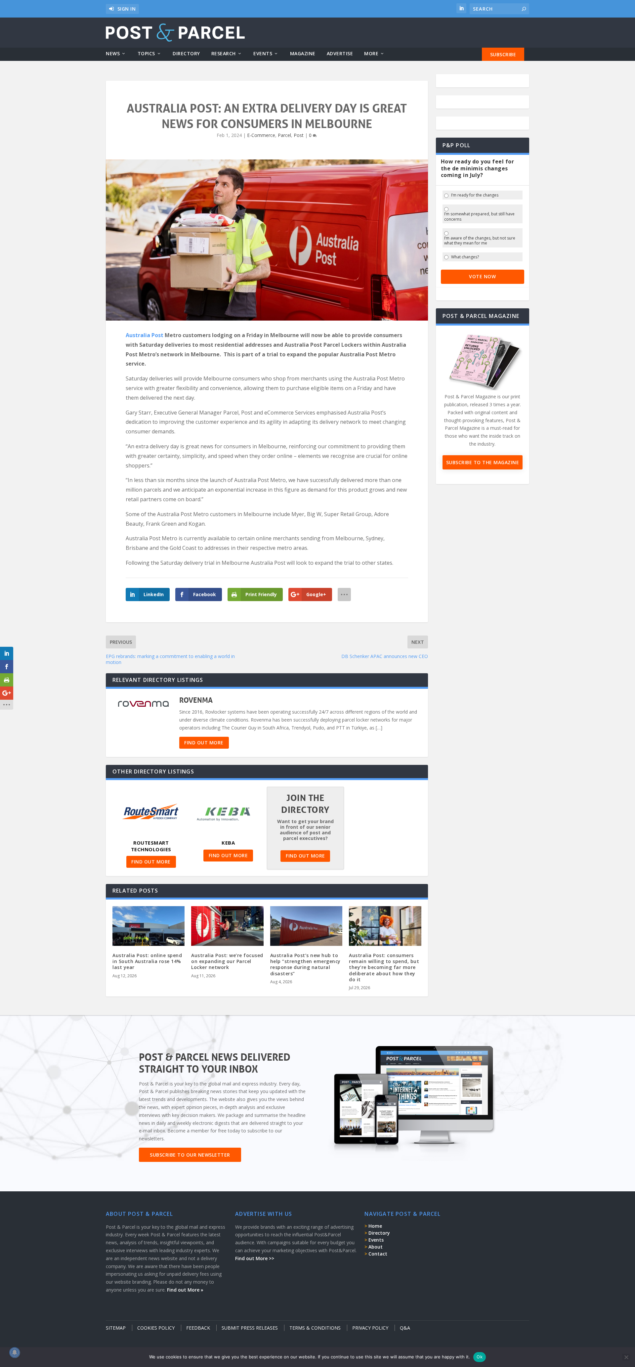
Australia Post (144, 335)
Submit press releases (250, 1328)
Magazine (303, 54)
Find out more (204, 742)
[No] (626, 1357)
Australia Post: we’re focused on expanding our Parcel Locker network (227, 961)
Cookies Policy (156, 1328)
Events (262, 54)
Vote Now (482, 276)
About (375, 1247)
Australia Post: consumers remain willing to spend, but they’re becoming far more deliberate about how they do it (384, 967)
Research (223, 54)
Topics (146, 54)
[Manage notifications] (14, 1352)
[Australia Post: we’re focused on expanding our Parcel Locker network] (227, 927)
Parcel (284, 135)
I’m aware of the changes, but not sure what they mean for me (479, 241)
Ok (480, 1356)
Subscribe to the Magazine (482, 462)
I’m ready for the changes (474, 195)
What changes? (465, 257)
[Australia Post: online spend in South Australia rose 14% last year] (148, 927)
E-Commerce (261, 135)
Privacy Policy (370, 1328)
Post (299, 135)
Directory (186, 54)
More (371, 54)
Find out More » (185, 1290)
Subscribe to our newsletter (190, 1155)
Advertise (340, 54)
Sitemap (116, 1328)
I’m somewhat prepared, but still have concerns (479, 216)
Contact (377, 1254)
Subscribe (503, 54)
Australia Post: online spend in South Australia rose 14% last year (147, 961)
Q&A (405, 1328)
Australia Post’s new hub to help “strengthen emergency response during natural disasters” (305, 964)
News (113, 54)
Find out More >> (254, 1258)
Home (375, 1226)
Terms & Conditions (315, 1328)
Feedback (198, 1328)
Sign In (126, 9)
